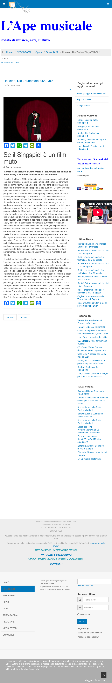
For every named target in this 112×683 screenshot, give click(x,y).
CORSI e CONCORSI (70, 559)
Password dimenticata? (88, 636)
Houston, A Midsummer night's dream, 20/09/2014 (91, 141)
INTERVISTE (60, 550)
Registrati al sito (84, 99)
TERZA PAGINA (47, 559)
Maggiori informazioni (95, 680)
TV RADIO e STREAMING (56, 555)
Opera (38, 52)
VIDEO (32, 559)
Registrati (82, 628)
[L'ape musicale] (20, 4)
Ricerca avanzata (10, 62)
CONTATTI (56, 564)
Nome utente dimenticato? (89, 632)
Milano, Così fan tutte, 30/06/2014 (87, 121)
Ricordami (85, 614)
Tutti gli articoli (83, 105)
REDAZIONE (8, 621)
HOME (6, 582)
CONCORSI (8, 634)
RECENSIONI (24, 52)
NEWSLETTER (10, 628)
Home (9, 52)
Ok (104, 675)
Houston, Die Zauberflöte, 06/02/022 (29, 80)
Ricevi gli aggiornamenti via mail (91, 93)
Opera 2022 (52, 52)
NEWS (73, 550)
